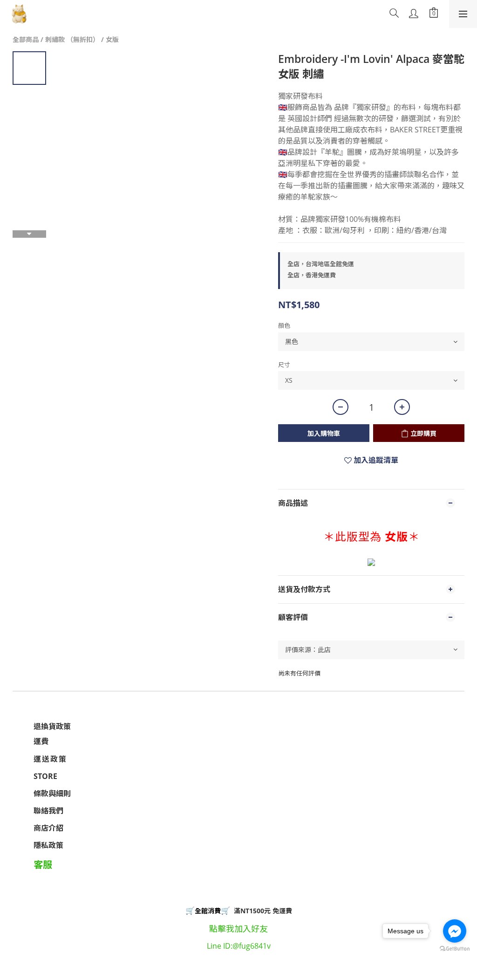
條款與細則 (52, 793)
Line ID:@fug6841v (239, 946)
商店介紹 (48, 828)
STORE (45, 776)
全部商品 (26, 39)
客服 (43, 864)
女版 (112, 39)
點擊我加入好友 (238, 928)
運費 (41, 741)
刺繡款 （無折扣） (72, 39)
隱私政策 (48, 845)
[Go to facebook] (454, 931)
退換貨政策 (52, 726)
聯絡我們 (48, 811)
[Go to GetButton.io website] (455, 948)
